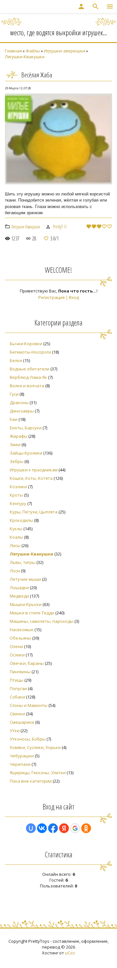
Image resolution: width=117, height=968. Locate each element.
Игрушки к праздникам (34, 470)
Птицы (16, 680)
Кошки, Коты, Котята (31, 478)
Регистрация (51, 297)
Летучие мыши (25, 579)
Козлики (18, 487)
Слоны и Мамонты (28, 705)
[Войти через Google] (75, 828)
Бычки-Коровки (26, 343)
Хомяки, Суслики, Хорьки (35, 747)
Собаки (17, 697)
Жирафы (18, 436)
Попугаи (18, 688)
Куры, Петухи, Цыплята (34, 512)
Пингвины (20, 672)
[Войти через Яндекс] (64, 828)
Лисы (15, 545)
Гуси (14, 394)
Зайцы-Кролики (26, 453)
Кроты (16, 495)
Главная (13, 51)
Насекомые (21, 629)
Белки (16, 360)
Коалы (16, 537)
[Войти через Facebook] (53, 828)
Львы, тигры (22, 562)
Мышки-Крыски (26, 604)
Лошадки (19, 587)
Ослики (17, 655)
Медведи (19, 596)
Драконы (19, 402)
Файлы (33, 51)
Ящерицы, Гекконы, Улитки (38, 773)
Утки (15, 730)
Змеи (15, 444)
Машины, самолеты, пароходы (41, 621)
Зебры (16, 461)
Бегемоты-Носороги (30, 352)
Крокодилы (21, 520)
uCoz (70, 953)
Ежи (14, 419)
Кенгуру (18, 503)
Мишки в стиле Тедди (32, 613)
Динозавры (22, 411)
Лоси (15, 571)
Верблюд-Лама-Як (28, 377)
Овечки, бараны (27, 663)
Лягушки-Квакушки (25, 57)
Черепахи (20, 764)
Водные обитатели (29, 369)
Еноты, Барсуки (26, 428)
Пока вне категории (31, 781)
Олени (16, 646)
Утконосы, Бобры (28, 739)
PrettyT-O (60, 227)
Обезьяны (20, 638)
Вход (74, 297)
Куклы (16, 529)
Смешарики (22, 722)
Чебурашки (22, 756)
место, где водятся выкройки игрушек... (58, 32)
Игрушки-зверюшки (64, 51)
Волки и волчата (27, 386)
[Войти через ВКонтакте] (42, 828)
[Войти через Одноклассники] (86, 828)
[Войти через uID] (31, 828)
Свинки (17, 714)
